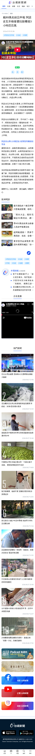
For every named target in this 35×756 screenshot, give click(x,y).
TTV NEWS (5, 13)
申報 (8, 263)
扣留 (14, 263)
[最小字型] (13, 72)
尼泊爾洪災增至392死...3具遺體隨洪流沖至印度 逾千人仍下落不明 (23, 289)
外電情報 (15, 271)
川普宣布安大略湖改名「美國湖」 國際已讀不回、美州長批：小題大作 (23, 282)
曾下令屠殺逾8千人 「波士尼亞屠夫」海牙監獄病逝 (23, 276)
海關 (25, 35)
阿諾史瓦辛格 (9, 35)
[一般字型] (17, 72)
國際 (11, 13)
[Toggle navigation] (30, 751)
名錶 (19, 35)
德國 (21, 263)
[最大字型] (22, 72)
